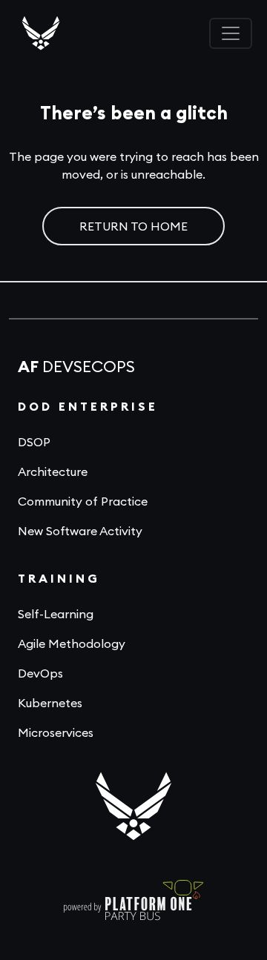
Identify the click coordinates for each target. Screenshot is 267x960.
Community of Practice (83, 501)
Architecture (53, 471)
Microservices (55, 732)
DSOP (34, 441)
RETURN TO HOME (133, 226)
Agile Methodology (71, 643)
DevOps (40, 673)
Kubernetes (50, 702)
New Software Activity (80, 530)
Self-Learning (55, 613)
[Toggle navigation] (230, 33)
